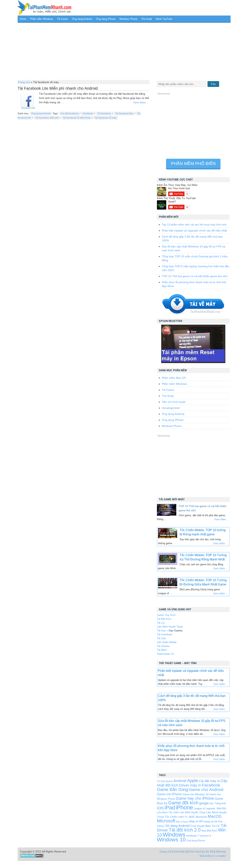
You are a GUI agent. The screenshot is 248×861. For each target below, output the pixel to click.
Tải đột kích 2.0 (185, 829)
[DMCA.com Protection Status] (32, 856)
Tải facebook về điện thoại (76, 117)
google (204, 803)
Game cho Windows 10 (195, 794)
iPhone (184, 807)
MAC (192, 816)
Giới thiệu (180, 851)
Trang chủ (24, 82)
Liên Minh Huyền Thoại (170, 626)
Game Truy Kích (166, 615)
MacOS (214, 816)
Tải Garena (163, 646)
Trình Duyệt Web (200, 826)
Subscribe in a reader (213, 855)
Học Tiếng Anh (217, 803)
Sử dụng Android (177, 826)
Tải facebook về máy (105, 117)
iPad (169, 808)
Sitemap (221, 851)
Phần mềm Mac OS (174, 377)
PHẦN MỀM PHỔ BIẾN (193, 163)
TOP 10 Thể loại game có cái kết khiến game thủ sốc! (195, 276)
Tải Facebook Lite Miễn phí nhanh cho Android (58, 88)
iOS (160, 808)
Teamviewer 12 (165, 653)
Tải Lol (160, 622)
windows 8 (205, 835)
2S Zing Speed (165, 781)
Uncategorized (171, 407)
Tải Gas (161, 630)
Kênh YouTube (164, 18)
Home (23, 18)
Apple (192, 780)
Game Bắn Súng (172, 789)
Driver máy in (190, 785)
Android (179, 781)
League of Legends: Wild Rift (210, 808)
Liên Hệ (209, 851)
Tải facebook (104, 113)
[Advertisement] (124, 51)
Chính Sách (194, 851)
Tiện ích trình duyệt (173, 401)
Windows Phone (128, 18)
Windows (174, 835)
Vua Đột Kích (209, 830)
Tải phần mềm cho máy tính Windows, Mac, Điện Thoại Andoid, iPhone (44, 8)
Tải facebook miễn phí (47, 117)
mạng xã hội (210, 821)
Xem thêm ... (141, 102)
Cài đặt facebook (69, 113)
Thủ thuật (146, 18)
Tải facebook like (124, 113)
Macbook (201, 816)
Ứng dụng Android (82, 18)
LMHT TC (183, 817)
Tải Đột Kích (164, 618)
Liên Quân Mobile (167, 642)
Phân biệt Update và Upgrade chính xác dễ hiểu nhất (194, 230)
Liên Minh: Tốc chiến (168, 812)
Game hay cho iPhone (195, 798)
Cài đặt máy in (209, 781)
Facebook (88, 113)
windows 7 (192, 835)
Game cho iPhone (169, 794)
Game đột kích (183, 802)
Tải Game (62, 18)
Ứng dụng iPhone (105, 18)
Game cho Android (206, 789)
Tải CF (216, 825)
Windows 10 (171, 840)
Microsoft (166, 820)
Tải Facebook (164, 634)
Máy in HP (196, 821)
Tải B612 (162, 650)
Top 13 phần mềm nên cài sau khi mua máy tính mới (194, 224)
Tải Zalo (161, 638)
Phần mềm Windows (41, 18)
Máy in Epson (182, 821)
